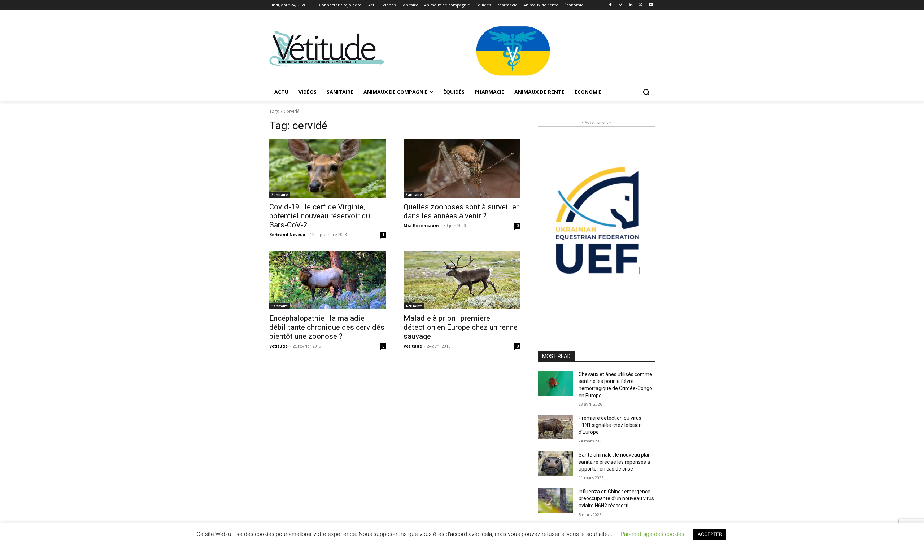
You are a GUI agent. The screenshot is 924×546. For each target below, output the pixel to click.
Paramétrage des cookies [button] (652, 533)
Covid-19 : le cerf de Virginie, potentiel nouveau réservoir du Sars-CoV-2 (319, 215)
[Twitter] (640, 5)
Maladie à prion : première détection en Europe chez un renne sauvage (461, 327)
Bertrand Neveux (287, 234)
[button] (646, 92)
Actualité (414, 306)
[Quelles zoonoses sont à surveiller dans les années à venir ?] (462, 168)
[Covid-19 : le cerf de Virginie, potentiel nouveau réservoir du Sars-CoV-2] (327, 168)
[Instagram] (620, 5)
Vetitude (278, 346)
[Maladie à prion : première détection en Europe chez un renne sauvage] (462, 280)
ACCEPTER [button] (710, 534)
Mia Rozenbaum (421, 225)
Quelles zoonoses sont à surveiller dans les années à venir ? (461, 211)
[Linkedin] (631, 5)
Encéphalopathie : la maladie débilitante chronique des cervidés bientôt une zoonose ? (326, 327)
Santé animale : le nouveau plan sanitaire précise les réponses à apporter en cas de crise (615, 462)
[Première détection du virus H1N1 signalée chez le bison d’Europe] (555, 427)
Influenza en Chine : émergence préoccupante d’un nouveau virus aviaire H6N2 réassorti (616, 498)
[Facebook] (610, 5)
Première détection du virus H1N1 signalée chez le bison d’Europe (610, 425)
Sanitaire (279, 194)
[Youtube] (650, 5)
